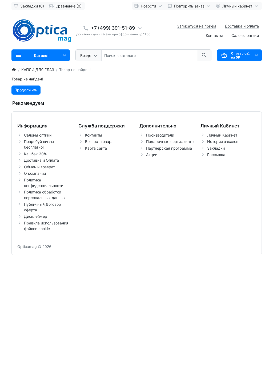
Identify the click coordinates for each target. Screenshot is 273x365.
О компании (35, 173)
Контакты (214, 35)
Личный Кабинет (222, 135)
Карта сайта (96, 148)
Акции (151, 154)
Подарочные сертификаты (170, 141)
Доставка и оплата (242, 26)
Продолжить (25, 90)
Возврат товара (99, 141)
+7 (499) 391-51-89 (113, 28)
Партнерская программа (169, 148)
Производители (160, 135)
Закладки (216, 148)
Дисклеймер (35, 216)
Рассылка (216, 154)
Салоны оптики (245, 35)
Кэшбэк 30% (35, 154)
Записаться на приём (196, 26)
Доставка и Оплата (41, 160)
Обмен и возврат (39, 167)
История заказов (222, 141)
